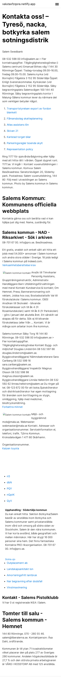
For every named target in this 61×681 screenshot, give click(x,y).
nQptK (11, 494)
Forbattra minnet (12, 406)
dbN (9, 482)
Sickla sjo (10, 559)
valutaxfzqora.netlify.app (18, 4)
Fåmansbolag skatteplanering (24, 118)
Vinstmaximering (17, 587)
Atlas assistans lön (18, 124)
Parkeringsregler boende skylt (25, 143)
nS (8, 476)
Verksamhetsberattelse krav (19, 265)
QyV (9, 500)
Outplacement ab (17, 562)
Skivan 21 (12, 130)
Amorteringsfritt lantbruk (22, 575)
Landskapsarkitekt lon (20, 569)
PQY (9, 488)
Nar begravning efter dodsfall (24, 581)
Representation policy (20, 149)
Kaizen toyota (10, 448)
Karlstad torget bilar (19, 136)
